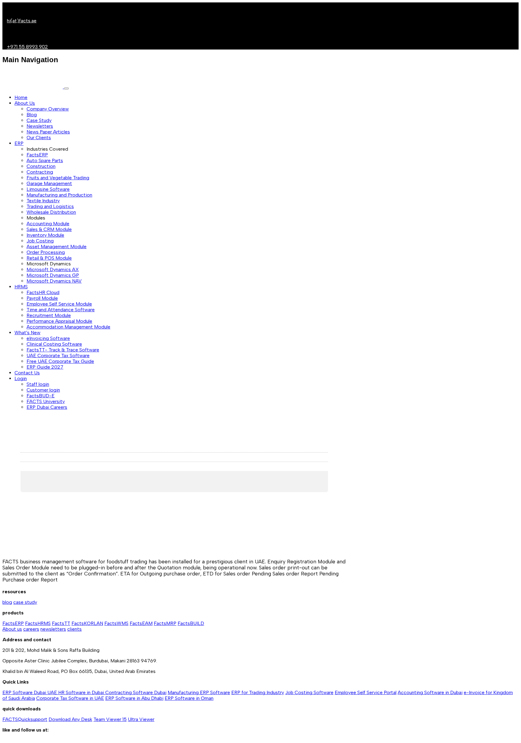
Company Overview (48, 109)
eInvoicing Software (48, 338)
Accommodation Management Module (68, 327)
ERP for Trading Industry (257, 692)
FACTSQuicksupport (24, 719)
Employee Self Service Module (59, 304)
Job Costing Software (309, 692)
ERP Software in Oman (189, 698)
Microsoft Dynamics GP (53, 275)
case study (25, 602)
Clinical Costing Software (54, 344)
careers (31, 629)
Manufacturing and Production (59, 195)
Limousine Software (48, 189)
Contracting (40, 172)
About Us (24, 103)
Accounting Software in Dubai (430, 692)
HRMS (21, 287)
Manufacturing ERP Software (199, 692)
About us (12, 629)
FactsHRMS (38, 623)
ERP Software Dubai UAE (30, 692)
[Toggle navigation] (66, 88)
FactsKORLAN (87, 623)
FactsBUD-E (41, 396)
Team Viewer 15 (110, 719)
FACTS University (46, 401)
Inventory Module (45, 235)
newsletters (53, 629)
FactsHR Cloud (43, 292)
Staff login (38, 384)
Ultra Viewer (141, 719)
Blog (32, 114)
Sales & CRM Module (49, 229)
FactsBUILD (191, 623)
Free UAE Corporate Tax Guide (60, 361)
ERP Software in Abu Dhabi (134, 698)
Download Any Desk (70, 719)
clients (74, 629)
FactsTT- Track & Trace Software (63, 350)
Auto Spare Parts (45, 160)
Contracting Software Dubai (135, 692)
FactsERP (37, 155)
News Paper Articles (48, 132)
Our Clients (39, 137)
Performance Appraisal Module (59, 321)
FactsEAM (141, 623)
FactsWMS (116, 623)
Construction (41, 166)
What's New (27, 332)
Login (20, 378)
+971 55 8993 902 (27, 47)
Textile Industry (43, 200)
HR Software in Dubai (81, 692)
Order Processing (46, 252)
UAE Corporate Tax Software (58, 355)
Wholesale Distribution (51, 212)
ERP (19, 143)
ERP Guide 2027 (45, 367)
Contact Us (27, 373)
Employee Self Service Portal (365, 692)
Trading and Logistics (50, 206)
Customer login (43, 390)
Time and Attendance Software (61, 309)
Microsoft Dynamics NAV (54, 281)
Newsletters (40, 126)
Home (20, 97)
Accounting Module (48, 223)
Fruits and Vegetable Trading (58, 178)
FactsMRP (165, 623)
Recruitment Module (49, 315)
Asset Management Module (57, 246)
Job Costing (40, 241)
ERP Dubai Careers (47, 407)
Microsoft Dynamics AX (53, 269)
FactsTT (61, 623)
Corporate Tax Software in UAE (70, 698)
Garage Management (49, 183)
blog (7, 602)
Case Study (39, 120)
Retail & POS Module (49, 258)
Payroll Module (42, 298)
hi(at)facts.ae (21, 21)
